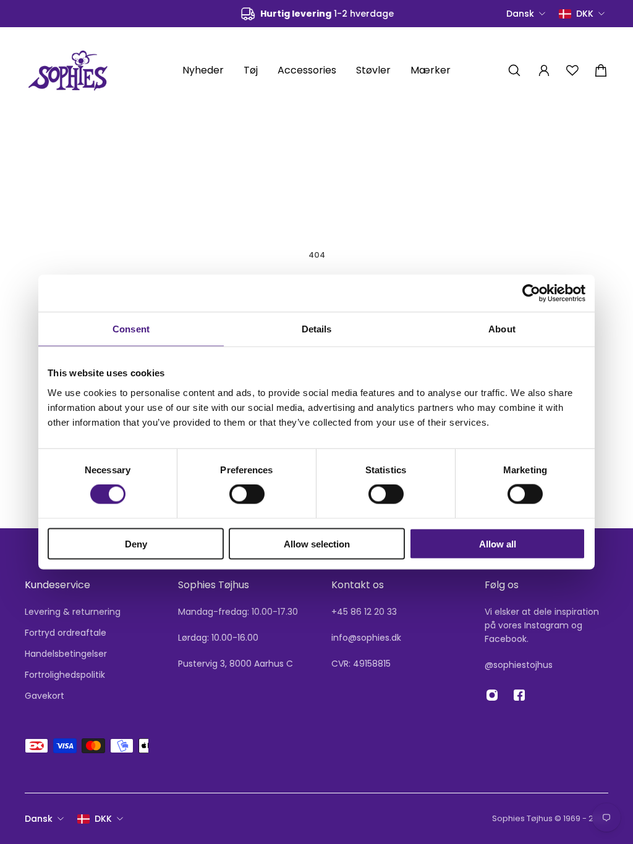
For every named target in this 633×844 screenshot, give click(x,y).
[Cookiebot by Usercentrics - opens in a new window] (531, 293)
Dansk (39, 818)
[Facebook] (519, 695)
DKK (103, 818)
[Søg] (514, 70)
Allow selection (317, 543)
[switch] (247, 494)
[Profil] (544, 70)
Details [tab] (317, 329)
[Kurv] (601, 70)
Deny (136, 543)
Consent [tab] (131, 329)
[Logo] (68, 70)
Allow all (497, 543)
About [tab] (502, 329)
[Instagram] (492, 695)
